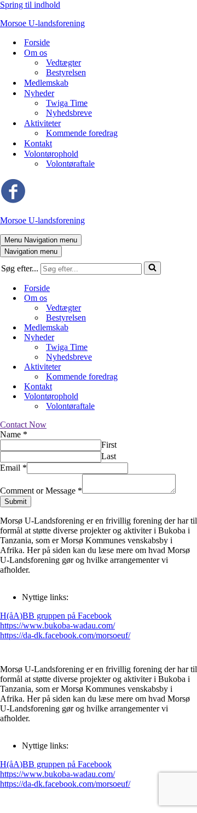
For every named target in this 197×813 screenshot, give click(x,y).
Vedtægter (63, 62)
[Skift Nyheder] (191, 337)
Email (13, 467)
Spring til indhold (30, 4)
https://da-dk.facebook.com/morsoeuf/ (65, 635)
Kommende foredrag (82, 133)
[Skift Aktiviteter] (191, 367)
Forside (37, 42)
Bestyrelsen (66, 72)
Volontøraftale (70, 163)
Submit (15, 501)
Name (13, 434)
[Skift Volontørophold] (191, 396)
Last (108, 456)
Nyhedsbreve (69, 112)
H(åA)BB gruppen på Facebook (56, 615)
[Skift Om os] (191, 298)
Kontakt (38, 143)
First (109, 444)
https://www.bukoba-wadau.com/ (57, 625)
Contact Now (23, 424)
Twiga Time (67, 103)
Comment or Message (41, 490)
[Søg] (152, 268)
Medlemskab (46, 82)
